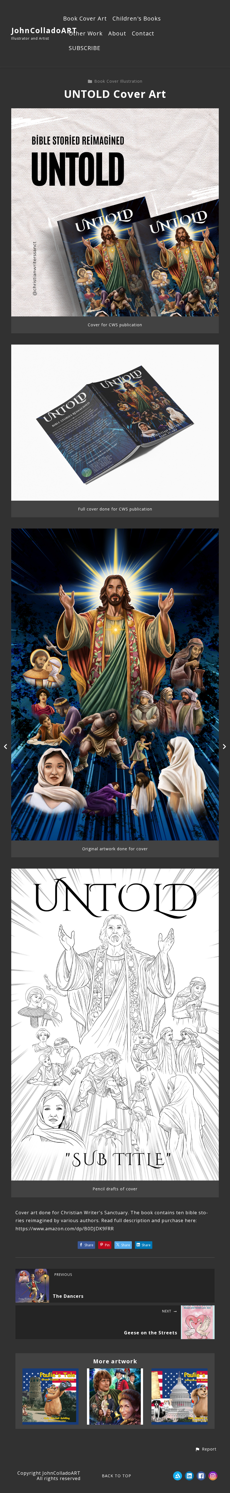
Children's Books (136, 18)
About (117, 33)
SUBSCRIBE (84, 48)
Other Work (86, 33)
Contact (143, 33)
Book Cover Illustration (118, 81)
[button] (206, 1449)
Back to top (116, 1475)
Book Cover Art (85, 18)
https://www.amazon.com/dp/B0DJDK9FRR (64, 1229)
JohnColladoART (44, 30)
